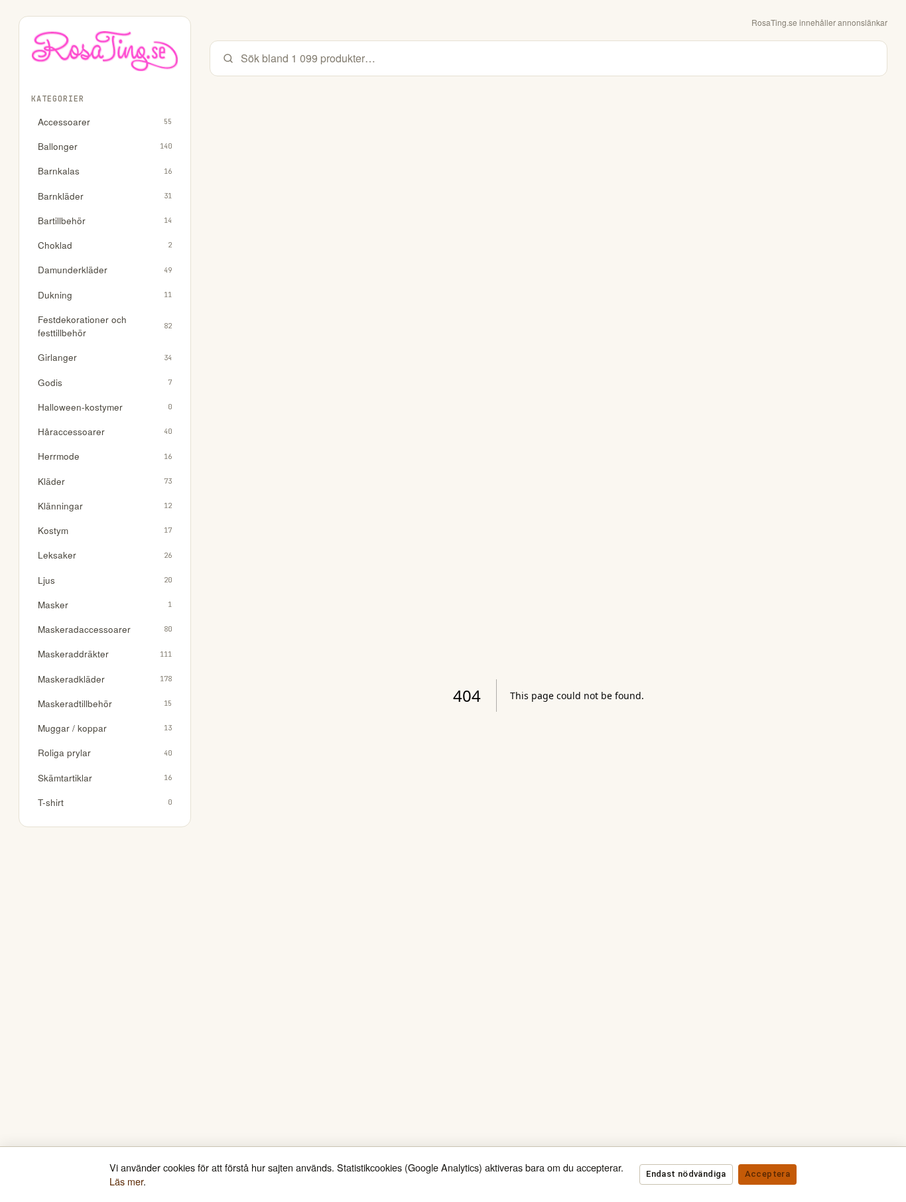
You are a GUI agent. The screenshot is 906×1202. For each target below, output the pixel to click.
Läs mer (126, 1181)
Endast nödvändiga (686, 1174)
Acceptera (767, 1174)
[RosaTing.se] (104, 56)
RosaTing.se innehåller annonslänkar (819, 22)
